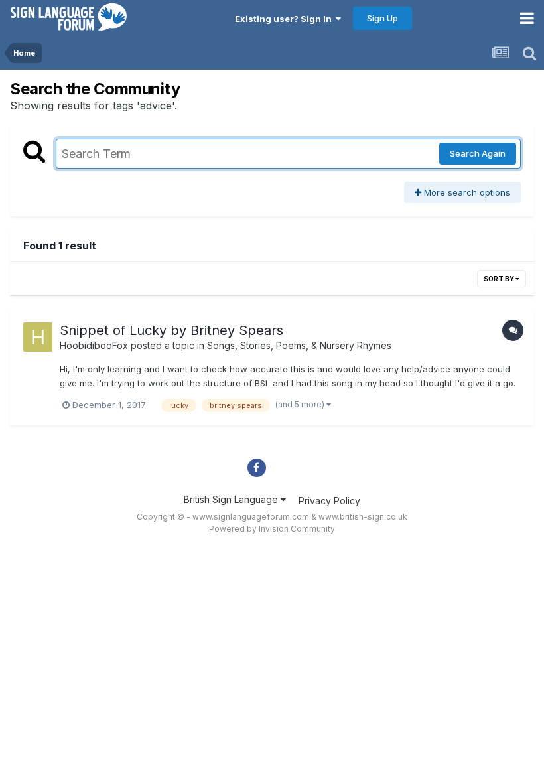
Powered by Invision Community (272, 529)
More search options (465, 192)
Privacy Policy (329, 500)
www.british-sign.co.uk (362, 517)
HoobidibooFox (94, 345)
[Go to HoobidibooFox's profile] (37, 337)
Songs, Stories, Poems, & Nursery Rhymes (299, 345)
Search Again (478, 153)
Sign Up (382, 18)
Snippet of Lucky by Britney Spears (171, 330)
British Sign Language (232, 499)
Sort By (499, 279)
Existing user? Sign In (285, 18)
